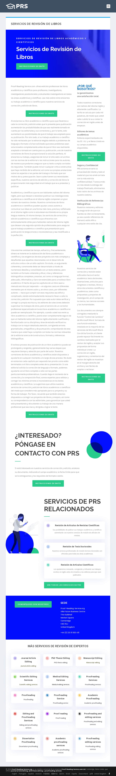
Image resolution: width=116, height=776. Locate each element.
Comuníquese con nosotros (33, 604)
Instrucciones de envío (32, 66)
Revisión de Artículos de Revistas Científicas (77, 525)
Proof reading (61, 713)
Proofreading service (60, 703)
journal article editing (19, 771)
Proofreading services (93, 684)
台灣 (91, 774)
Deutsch (38, 774)
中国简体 (46, 774)
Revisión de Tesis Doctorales (77, 546)
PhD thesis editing (60, 662)
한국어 (61, 774)
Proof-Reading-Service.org (22, 769)
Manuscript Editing (92, 658)
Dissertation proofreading (28, 746)
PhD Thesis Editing (60, 658)
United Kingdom (100, 774)
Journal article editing (28, 666)
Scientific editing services (28, 684)
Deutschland (83, 774)
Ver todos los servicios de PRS (64, 585)
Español (31, 774)
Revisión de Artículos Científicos (77, 565)
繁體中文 (54, 774)
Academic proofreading (93, 703)
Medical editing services (60, 684)
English (14, 774)
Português (22, 774)
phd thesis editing (36, 771)
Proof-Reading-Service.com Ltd (73, 769)
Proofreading (28, 695)
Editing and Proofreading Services (28, 717)
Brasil (68, 774)
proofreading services (53, 771)
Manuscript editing (93, 662)
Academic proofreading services (60, 742)
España (74, 774)
